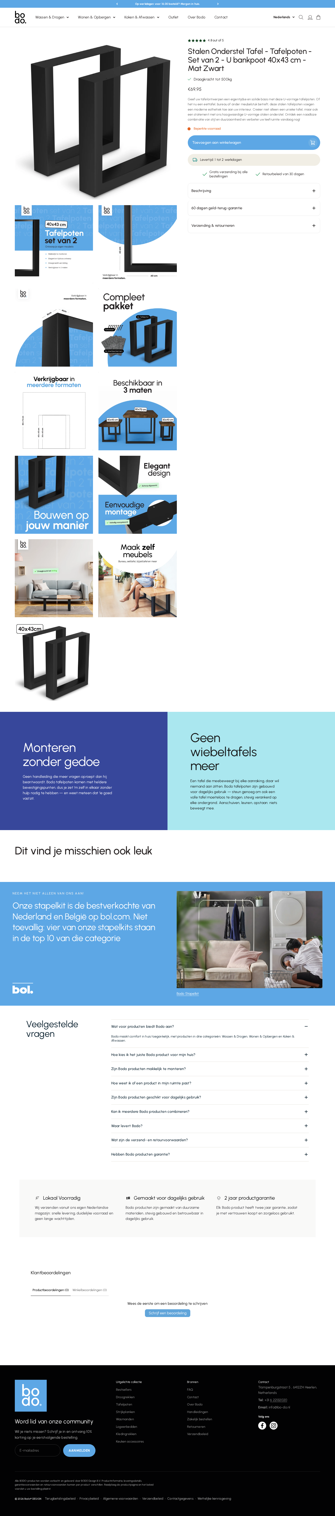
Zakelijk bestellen (199, 1419)
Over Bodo (196, 17)
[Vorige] (117, 4)
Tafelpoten (124, 1404)
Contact (221, 17)
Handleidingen (197, 1412)
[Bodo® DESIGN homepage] (58, 1396)
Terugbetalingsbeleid (60, 1499)
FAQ (190, 1390)
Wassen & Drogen (49, 17)
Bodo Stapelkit (188, 994)
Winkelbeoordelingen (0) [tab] (89, 1290)
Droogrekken (125, 1397)
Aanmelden (79, 1450)
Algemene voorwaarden (120, 1499)
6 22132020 (278, 1400)
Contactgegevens (180, 1499)
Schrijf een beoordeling (167, 1313)
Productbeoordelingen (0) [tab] (51, 1290)
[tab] (23, 990)
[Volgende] (218, 4)
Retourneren (196, 1427)
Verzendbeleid (197, 1434)
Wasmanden (125, 1419)
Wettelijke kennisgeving (214, 1499)
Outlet (173, 17)
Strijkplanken (125, 1412)
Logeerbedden (126, 1427)
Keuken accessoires (130, 1441)
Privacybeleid (89, 1499)
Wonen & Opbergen (94, 17)
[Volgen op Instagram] (274, 1426)
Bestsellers (123, 1390)
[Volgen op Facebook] (262, 1426)
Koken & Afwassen (139, 17)
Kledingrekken (126, 1434)
